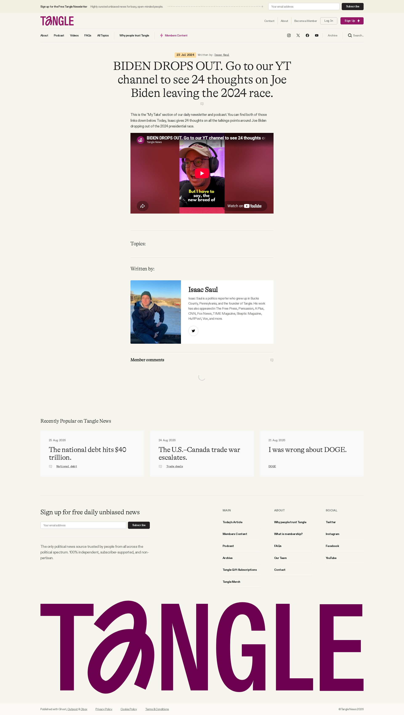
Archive (228, 558)
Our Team (280, 558)
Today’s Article (232, 522)
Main (227, 510)
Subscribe (352, 6)
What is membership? (288, 534)
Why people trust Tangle (290, 522)
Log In (328, 20)
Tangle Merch (231, 582)
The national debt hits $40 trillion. (87, 453)
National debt (66, 466)
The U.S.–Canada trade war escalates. (199, 453)
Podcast (228, 546)
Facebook (332, 546)
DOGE (272, 466)
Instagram (332, 534)
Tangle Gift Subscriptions (240, 570)
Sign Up (350, 20)
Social (332, 510)
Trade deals (174, 466)
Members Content (235, 534)
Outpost (73, 709)
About (279, 510)
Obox (84, 709)
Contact (280, 570)
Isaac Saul (221, 54)
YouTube (331, 558)
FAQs (278, 546)
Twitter (331, 522)
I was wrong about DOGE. (307, 450)
